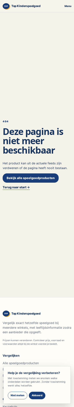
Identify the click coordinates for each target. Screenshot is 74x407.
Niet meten (17, 395)
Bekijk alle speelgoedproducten (31, 178)
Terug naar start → (16, 187)
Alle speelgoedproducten (21, 363)
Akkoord (37, 395)
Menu (68, 6)
